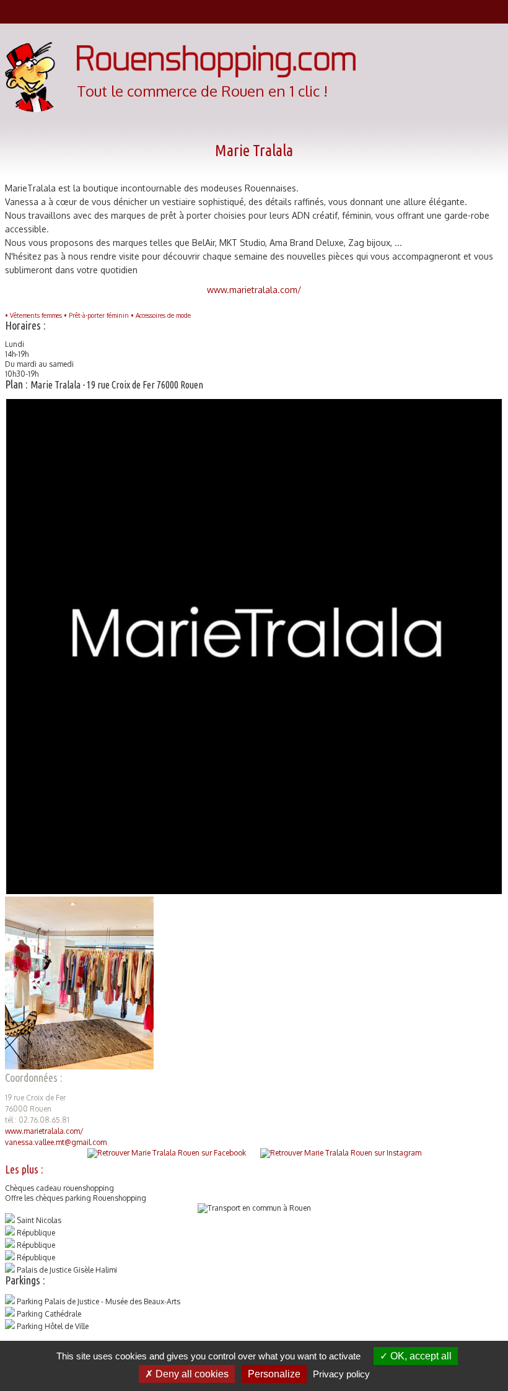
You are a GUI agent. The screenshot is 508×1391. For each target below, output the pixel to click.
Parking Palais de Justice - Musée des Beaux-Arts (98, 1301)
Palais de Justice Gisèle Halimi (67, 1270)
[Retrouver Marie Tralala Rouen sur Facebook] (166, 1152)
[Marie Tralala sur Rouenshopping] (254, 891)
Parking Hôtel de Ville (53, 1326)
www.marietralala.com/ (254, 289)
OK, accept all (420, 1356)
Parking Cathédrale (49, 1314)
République (36, 1232)
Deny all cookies (191, 1374)
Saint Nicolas (39, 1220)
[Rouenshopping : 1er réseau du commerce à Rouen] (216, 74)
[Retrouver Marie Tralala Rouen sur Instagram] (340, 1152)
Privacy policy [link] (341, 1374)
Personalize (274, 1374)
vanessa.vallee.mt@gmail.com (56, 1142)
